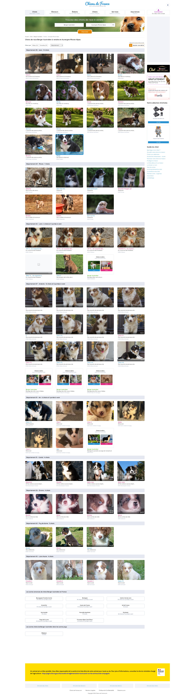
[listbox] (113, 25)
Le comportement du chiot (154, 169)
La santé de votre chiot (153, 171)
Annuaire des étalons (116, 686)
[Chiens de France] (97, 5)
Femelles (43, 45)
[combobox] (69, 25)
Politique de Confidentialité (106, 690)
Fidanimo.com (121, 690)
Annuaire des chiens (152, 686)
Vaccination (150, 175)
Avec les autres (151, 167)
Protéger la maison (152, 160)
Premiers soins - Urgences (154, 173)
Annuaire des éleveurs (79, 686)
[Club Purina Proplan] (158, 68)
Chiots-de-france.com (76, 690)
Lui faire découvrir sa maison (155, 163)
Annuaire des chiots (42, 686)
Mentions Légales (90, 690)
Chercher (84, 32)
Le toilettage (150, 177)
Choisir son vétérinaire (153, 154)
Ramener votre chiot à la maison (156, 158)
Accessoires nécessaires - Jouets (156, 156)
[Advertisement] (85, 650)
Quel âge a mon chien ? (153, 150)
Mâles (35, 45)
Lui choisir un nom (152, 165)
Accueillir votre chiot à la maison (156, 152)
